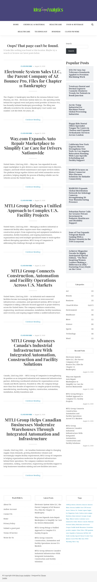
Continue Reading (32, 120)
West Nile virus (80, 539)
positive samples (71, 530)
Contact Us (8, 514)
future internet (76, 516)
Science (69, 324)
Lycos (87, 519)
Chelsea (72, 510)
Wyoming (69, 541)
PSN (86, 530)
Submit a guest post (12, 528)
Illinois (72, 519)
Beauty (69, 296)
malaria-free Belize (71, 522)
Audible (77, 507)
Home (16, 24)
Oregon (68, 527)
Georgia (83, 516)
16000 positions (71, 504)
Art (67, 291)
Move (68, 319)
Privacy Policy (9, 523)
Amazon (84, 504)
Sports (68, 329)
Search (69, 44)
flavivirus (69, 516)
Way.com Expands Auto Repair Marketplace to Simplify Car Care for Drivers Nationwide (33, 145)
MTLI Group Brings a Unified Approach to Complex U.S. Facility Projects (32, 210)
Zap (77, 541)
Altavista (79, 504)
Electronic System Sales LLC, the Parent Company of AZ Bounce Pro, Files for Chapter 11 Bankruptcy (33, 78)
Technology (41, 32)
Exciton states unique (85, 513)
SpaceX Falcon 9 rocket (82, 536)
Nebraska (79, 524)
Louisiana (82, 519)
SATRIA (85, 533)
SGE (90, 533)
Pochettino (90, 527)
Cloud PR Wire (72, 32)
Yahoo (74, 541)
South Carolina (70, 536)
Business (56, 32)
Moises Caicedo (83, 522)
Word (68, 338)
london (77, 519)
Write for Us (9, 538)
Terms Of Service (11, 533)
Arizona (72, 507)
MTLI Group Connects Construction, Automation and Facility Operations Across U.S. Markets (33, 278)
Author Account (10, 509)
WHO (86, 539)
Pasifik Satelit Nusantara (78, 527)
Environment (71, 310)
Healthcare (55, 24)
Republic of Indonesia (76, 533)
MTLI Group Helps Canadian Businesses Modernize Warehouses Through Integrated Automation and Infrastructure (33, 429)
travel (73, 539)
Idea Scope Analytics (23, 575)
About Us (7, 504)
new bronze (86, 524)
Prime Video (80, 530)
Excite (77, 513)
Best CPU (83, 507)
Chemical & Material (34, 24)
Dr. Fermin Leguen (81, 510)
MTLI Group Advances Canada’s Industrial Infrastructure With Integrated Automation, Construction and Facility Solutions (33, 352)
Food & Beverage (74, 24)
